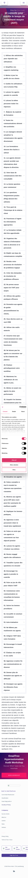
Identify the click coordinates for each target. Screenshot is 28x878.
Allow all (14, 460)
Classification (5, 798)
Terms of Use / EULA (7, 839)
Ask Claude (18, 848)
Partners (4, 827)
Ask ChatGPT (7, 848)
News (3, 824)
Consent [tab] (5, 411)
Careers (4, 820)
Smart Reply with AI (6, 801)
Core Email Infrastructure (8, 794)
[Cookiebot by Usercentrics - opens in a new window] (19, 407)
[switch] (24, 443)
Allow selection (14, 465)
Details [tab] (14, 411)
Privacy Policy (5, 836)
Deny (14, 469)
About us (4, 817)
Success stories (5, 814)
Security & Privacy (6, 804)
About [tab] (23, 411)
